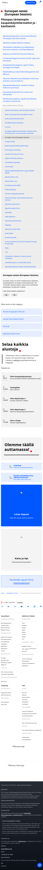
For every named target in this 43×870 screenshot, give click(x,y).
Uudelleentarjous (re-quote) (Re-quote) (18, 262)
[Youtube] (21, 606)
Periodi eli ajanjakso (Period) (14, 194)
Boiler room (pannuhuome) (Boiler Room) (18, 114)
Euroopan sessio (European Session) (17, 137)
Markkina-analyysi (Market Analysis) (16, 43)
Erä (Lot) (7, 127)
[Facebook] (2, 606)
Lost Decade (9, 167)
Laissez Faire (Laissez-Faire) (14, 154)
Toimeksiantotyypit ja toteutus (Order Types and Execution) (21, 59)
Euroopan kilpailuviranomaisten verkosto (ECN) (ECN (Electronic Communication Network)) (20, 132)
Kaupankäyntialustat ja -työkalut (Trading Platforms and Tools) (18, 86)
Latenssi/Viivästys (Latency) (14, 158)
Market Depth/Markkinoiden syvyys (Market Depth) (19, 172)
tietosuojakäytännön (6, 815)
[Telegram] (28, 606)
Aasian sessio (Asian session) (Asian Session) (20, 110)
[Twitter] (15, 606)
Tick (6, 252)
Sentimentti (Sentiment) (13, 221)
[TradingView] (41, 606)
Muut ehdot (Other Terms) (13, 105)
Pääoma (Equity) (10, 189)
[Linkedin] (9, 606)
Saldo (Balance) (10, 217)
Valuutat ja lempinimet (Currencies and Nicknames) (17, 93)
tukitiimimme (22, 841)
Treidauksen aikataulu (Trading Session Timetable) (18, 257)
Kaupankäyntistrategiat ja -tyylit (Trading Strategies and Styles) (18, 66)
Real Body (8, 212)
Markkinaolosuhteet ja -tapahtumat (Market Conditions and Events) (19, 100)
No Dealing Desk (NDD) (12, 185)
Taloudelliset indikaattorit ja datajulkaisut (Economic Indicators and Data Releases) (18, 48)
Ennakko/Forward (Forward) (14, 123)
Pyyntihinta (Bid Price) (12, 208)
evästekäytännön (17, 815)
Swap (7, 248)
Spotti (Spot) (9, 233)
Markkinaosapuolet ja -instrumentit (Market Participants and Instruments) (19, 37)
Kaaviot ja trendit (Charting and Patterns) (18, 54)
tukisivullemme (22, 582)
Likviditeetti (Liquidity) (12, 162)
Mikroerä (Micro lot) (11, 177)
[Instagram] (35, 606)
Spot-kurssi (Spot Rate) (12, 229)
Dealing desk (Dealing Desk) (14, 119)
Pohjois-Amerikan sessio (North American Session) (19, 199)
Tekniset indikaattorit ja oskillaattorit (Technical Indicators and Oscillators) (21, 79)
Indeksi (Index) (10, 141)
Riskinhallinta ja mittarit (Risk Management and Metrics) (21, 73)
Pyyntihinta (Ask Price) (12, 204)
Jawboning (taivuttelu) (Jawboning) (16, 146)
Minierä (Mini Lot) (11, 181)
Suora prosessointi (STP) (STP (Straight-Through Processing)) (21, 243)
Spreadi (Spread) (10, 237)
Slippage (8, 225)
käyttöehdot (27, 813)
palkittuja (16, 360)
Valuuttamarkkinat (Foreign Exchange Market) (20, 267)
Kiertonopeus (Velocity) (12, 150)
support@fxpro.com (6, 849)
